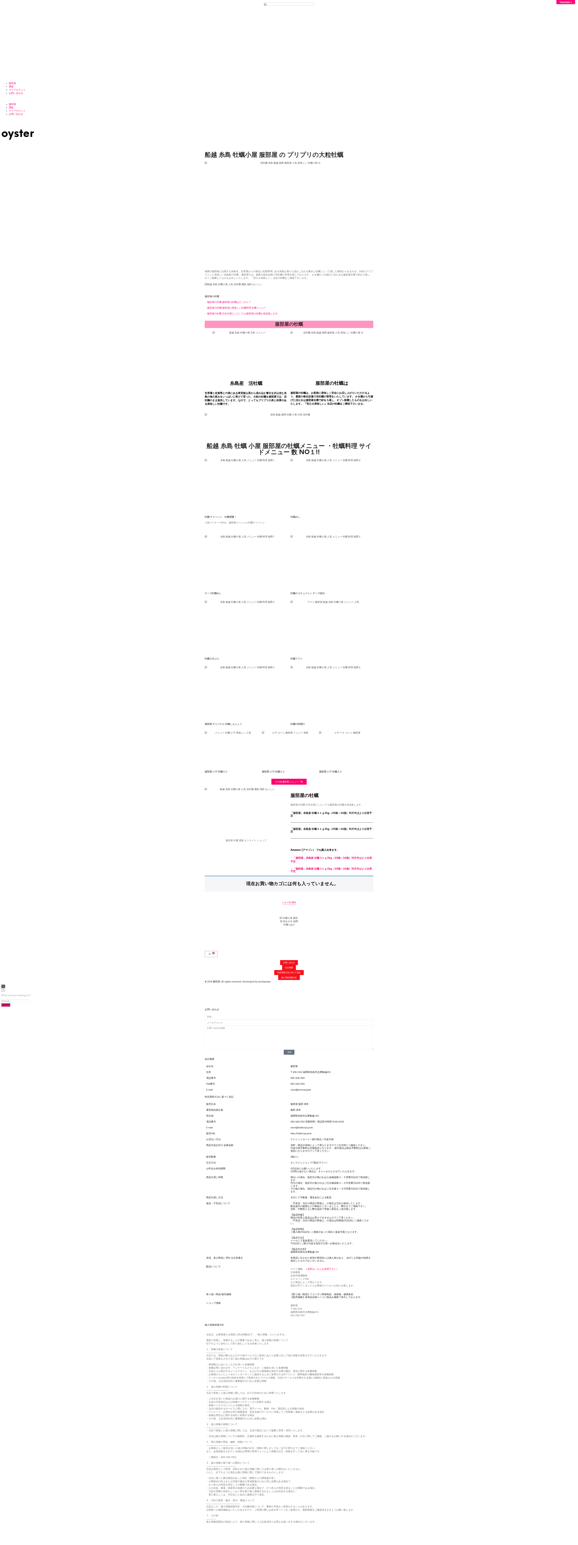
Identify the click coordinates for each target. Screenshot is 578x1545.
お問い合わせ (16, 93)
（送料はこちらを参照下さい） (322, 1268)
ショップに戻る (289, 902)
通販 (11, 86)
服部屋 (12, 83)
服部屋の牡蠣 (212, 296)
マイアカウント (17, 89)
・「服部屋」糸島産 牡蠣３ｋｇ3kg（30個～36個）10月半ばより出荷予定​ (331, 870)
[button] (289, 98)
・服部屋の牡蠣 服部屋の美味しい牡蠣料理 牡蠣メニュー (235, 307)
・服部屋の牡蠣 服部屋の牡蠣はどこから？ (228, 302)
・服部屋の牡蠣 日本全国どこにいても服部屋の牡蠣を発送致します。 (242, 313)
